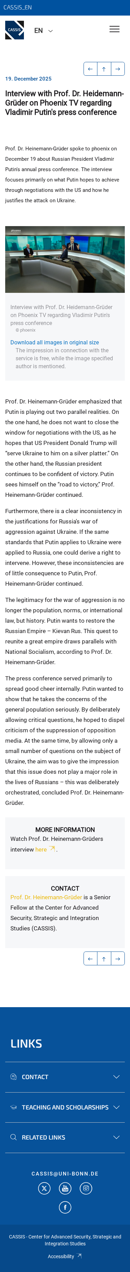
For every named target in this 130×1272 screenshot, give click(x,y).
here (41, 849)
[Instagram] (86, 1189)
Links (26, 1043)
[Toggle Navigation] (115, 29)
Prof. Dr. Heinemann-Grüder (46, 897)
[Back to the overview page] (104, 69)
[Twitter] (44, 1189)
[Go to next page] (118, 69)
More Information (65, 829)
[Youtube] (65, 1189)
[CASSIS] (14, 30)
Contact (65, 888)
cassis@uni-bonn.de (65, 1174)
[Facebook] (65, 1208)
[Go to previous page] (91, 69)
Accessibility (61, 1256)
